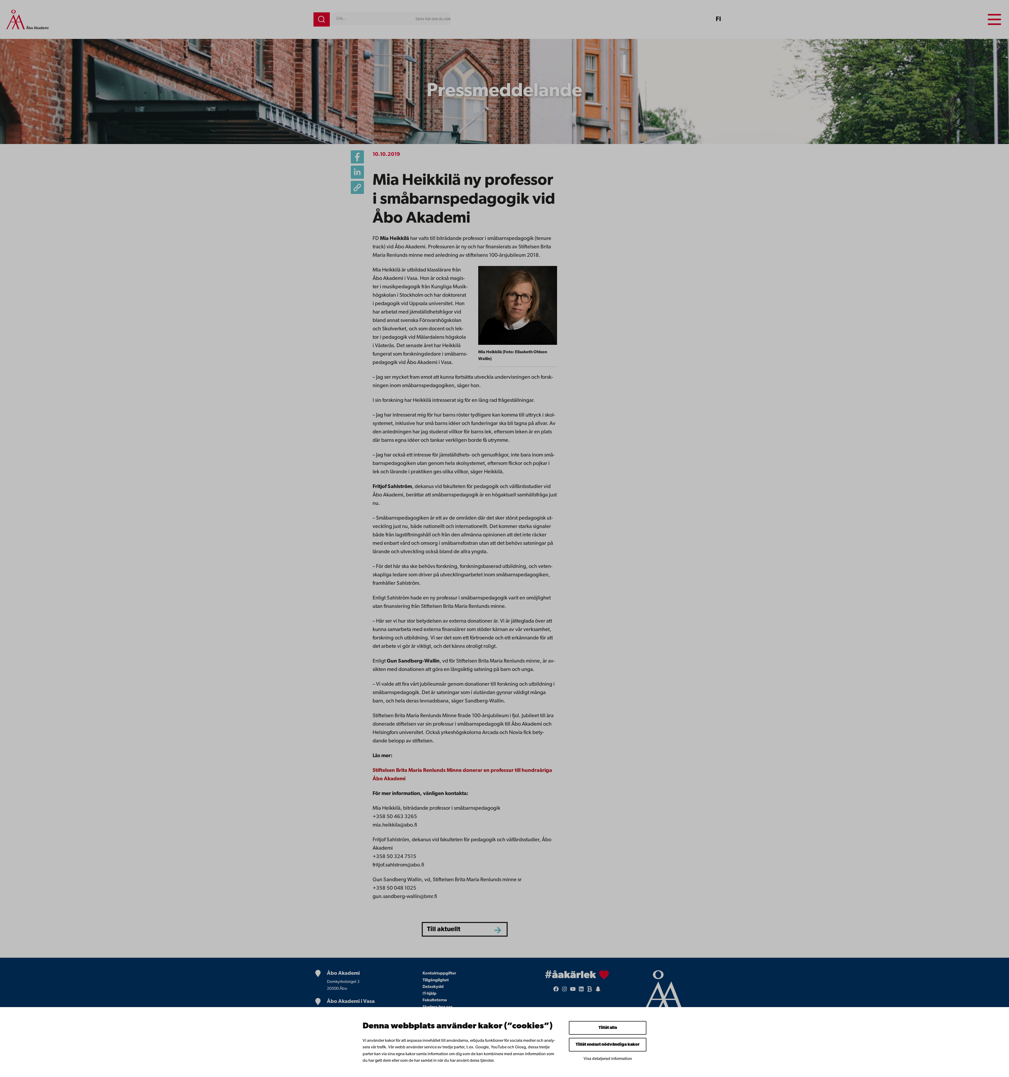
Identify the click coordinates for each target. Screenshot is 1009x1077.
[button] (357, 187)
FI (718, 19)
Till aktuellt (443, 929)
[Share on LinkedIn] (357, 172)
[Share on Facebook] (357, 156)
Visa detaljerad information (608, 1059)
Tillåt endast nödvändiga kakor (608, 1045)
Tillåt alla (608, 1028)
